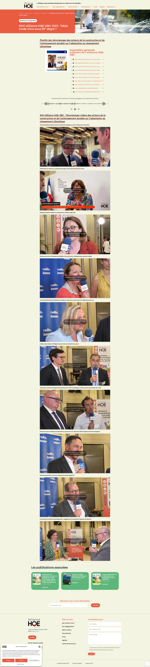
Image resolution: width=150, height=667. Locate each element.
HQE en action (72, 7)
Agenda (102, 7)
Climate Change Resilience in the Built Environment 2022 (79, 575)
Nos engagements (58, 7)
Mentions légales (20, 664)
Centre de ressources (69, 644)
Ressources (110, 7)
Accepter (8, 660)
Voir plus (45, 587)
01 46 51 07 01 (35, 631)
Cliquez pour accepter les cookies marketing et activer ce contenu (75, 146)
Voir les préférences (34, 660)
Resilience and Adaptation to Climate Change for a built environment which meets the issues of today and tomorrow (49, 578)
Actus (95, 7)
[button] (39, 646)
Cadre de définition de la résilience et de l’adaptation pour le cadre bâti (109, 576)
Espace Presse (89, 663)
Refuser (21, 660)
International (85, 7)
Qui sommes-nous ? (43, 7)
